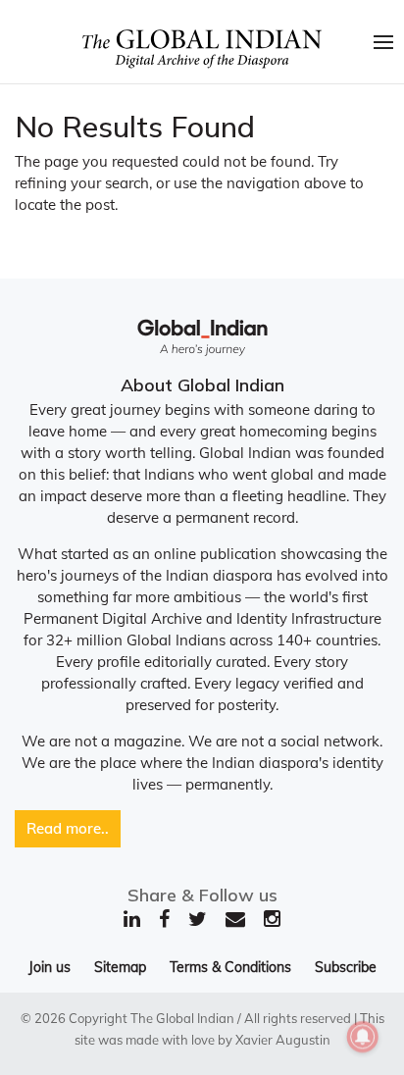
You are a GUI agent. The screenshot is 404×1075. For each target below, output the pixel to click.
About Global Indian (202, 385)
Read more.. (67, 828)
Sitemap (120, 967)
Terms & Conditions (230, 967)
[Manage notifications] (363, 1036)
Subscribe (346, 967)
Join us (49, 967)
